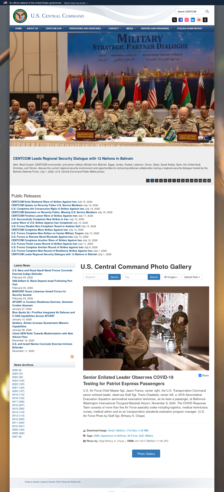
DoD (141, 435)
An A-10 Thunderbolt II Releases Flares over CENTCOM (59, 158)
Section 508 (75, 482)
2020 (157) (18, 391)
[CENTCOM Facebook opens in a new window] (180, 19)
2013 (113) (18, 415)
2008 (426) (18, 433)
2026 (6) (17, 370)
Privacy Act (65, 482)
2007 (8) (17, 436)
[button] (76, 3)
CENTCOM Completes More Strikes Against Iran (39, 229)
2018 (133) (18, 398)
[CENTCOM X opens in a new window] (174, 19)
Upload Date (191, 277)
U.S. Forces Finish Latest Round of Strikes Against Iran (44, 243)
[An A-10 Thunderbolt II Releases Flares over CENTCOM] (112, 89)
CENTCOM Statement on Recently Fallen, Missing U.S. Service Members (54, 212)
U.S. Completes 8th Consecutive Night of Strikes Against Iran (47, 208)
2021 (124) (18, 387)
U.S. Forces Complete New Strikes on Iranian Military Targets (47, 233)
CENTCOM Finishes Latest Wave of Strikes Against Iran (44, 215)
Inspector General (47, 482)
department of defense (113, 435)
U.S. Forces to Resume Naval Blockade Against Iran (42, 236)
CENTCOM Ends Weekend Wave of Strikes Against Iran (44, 201)
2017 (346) (18, 401)
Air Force (132, 435)
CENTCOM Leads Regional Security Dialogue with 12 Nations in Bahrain (54, 254)
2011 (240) (18, 422)
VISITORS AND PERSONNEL (155, 28)
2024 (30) (17, 377)
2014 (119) (18, 412)
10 (187, 180)
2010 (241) (18, 426)
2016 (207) (18, 405)
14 (205, 180)
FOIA (58, 482)
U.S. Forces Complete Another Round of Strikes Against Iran (47, 247)
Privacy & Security (32, 482)
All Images (170, 277)
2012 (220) (18, 419)
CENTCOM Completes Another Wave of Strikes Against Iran (46, 240)
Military (149, 435)
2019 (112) (18, 394)
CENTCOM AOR (54, 28)
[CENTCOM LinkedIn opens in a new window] (193, 19)
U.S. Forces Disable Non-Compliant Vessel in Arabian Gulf (45, 226)
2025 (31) (17, 373)
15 (209, 180)
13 (200, 180)
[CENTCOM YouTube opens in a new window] (199, 19)
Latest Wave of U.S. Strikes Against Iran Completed (41, 222)
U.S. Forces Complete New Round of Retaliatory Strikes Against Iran (52, 250)
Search (114, 277)
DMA (96, 435)
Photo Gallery (146, 454)
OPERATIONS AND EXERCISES (85, 28)
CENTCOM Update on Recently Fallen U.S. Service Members (47, 205)
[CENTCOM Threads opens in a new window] (205, 19)
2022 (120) (18, 384)
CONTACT (113, 28)
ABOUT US (32, 28)
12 (196, 180)
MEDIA (129, 28)
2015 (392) (18, 408)
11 (192, 180)
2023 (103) (18, 380)
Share (205, 375)
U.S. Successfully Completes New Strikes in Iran (40, 219)
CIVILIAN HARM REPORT (189, 28)
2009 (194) (18, 429)
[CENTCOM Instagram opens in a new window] (187, 19)
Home (18, 28)
